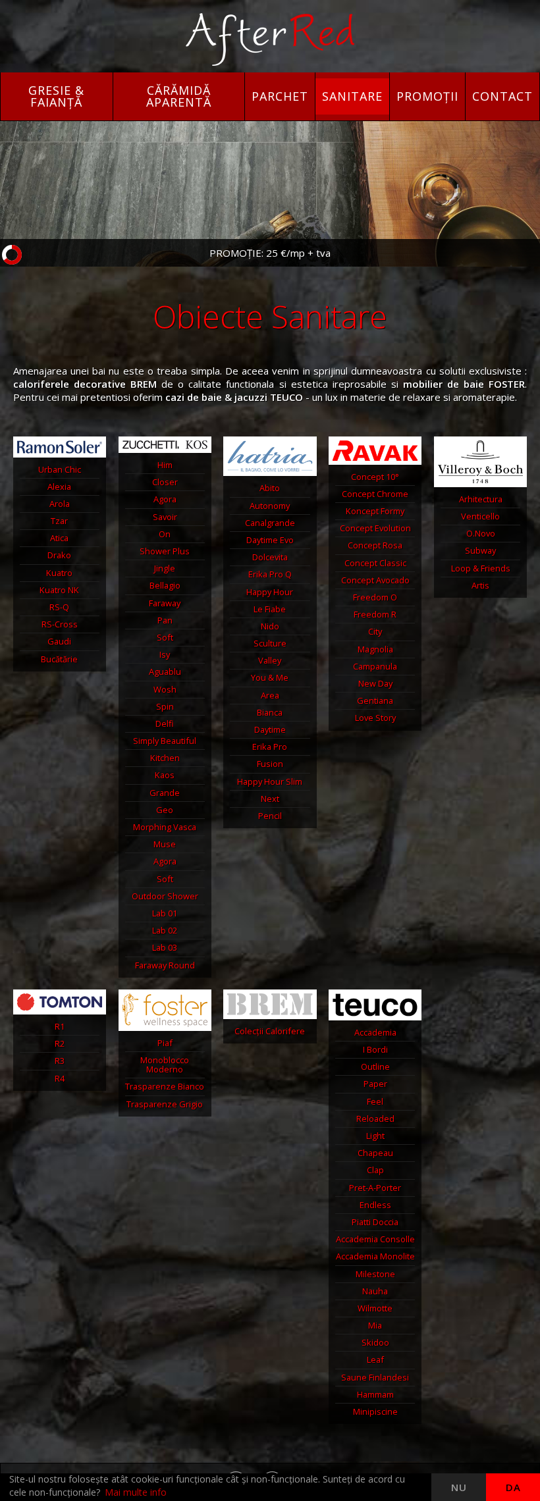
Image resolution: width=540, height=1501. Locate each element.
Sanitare (352, 96)
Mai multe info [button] (136, 1492)
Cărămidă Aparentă (178, 96)
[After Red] (270, 39)
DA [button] (513, 1487)
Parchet (280, 96)
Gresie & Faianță (56, 96)
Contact (502, 96)
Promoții (427, 96)
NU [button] (458, 1487)
